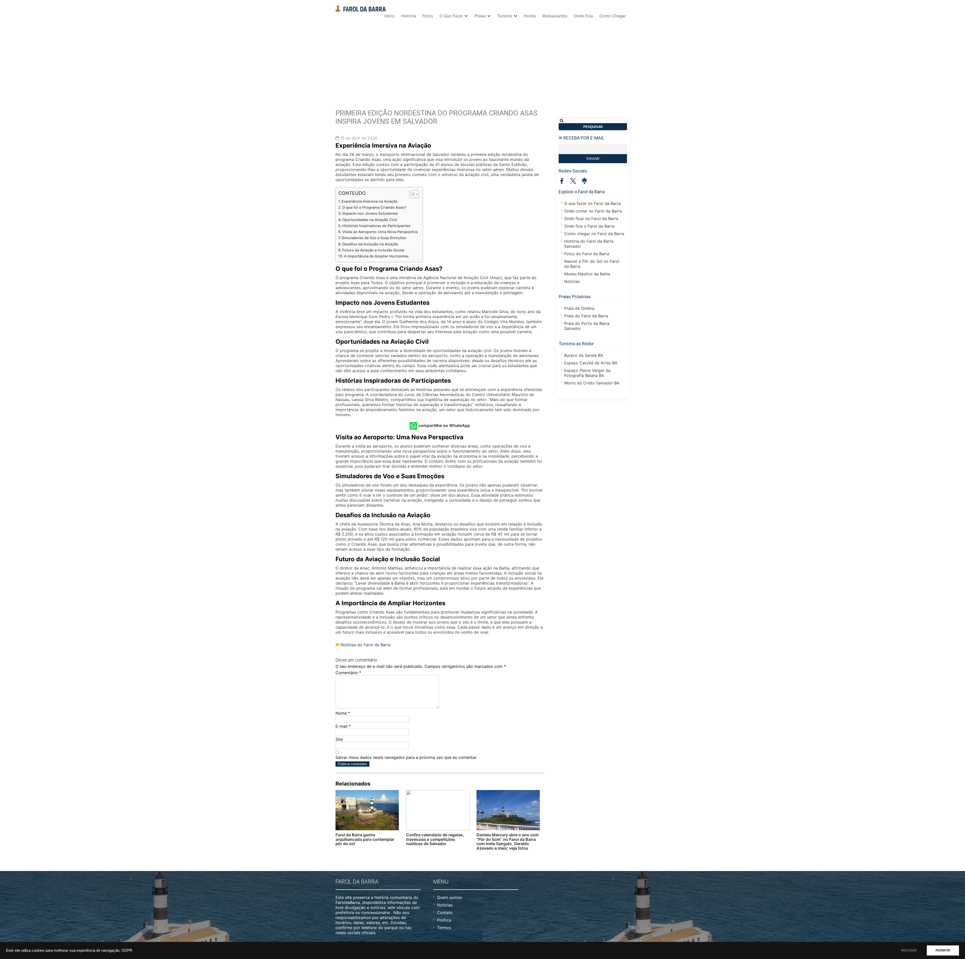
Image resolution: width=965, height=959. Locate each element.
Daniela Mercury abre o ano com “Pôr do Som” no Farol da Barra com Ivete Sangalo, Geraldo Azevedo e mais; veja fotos (507, 841)
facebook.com (562, 181)
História (408, 15)
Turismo (504, 15)
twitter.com (573, 181)
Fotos (427, 15)
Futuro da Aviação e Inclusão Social (373, 250)
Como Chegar (612, 15)
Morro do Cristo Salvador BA (591, 382)
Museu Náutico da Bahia (587, 273)
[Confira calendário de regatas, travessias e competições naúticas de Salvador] (437, 810)
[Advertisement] (482, 61)
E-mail (343, 726)
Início (389, 15)
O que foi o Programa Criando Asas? (374, 207)
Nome (342, 713)
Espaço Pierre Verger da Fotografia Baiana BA (587, 373)
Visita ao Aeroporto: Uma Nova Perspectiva (380, 232)
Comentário (348, 672)
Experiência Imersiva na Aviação (370, 201)
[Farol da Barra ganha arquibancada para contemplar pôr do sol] (367, 810)
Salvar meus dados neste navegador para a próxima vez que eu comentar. (406, 757)
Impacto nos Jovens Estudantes (370, 213)
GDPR (126, 950)
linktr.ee (584, 181)
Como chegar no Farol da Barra (594, 233)
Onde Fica (583, 15)
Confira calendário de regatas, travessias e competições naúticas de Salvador (435, 839)
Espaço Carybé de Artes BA (590, 362)
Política (444, 920)
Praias (480, 15)
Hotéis (530, 15)
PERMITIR (943, 950)
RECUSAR (909, 950)
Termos (444, 927)
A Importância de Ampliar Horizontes (376, 256)
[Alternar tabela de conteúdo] (412, 194)
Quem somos (449, 897)
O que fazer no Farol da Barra (592, 203)
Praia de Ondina (579, 308)
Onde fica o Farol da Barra (589, 226)
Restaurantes (555, 15)
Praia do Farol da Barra (586, 315)
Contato (445, 912)
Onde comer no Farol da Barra (593, 210)
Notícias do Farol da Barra (366, 644)
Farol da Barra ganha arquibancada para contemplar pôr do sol (364, 839)
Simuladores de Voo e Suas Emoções (374, 238)
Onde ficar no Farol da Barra (591, 218)
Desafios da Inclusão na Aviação (370, 244)
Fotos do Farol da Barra (586, 253)
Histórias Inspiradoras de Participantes (376, 226)
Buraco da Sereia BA (583, 355)
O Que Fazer (451, 15)
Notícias (572, 281)
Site (339, 739)
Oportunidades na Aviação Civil (369, 219)
